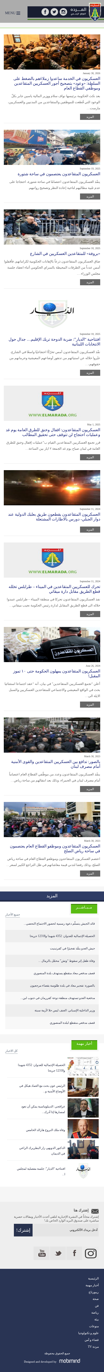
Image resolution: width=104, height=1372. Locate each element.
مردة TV (93, 1346)
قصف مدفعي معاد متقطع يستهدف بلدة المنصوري (64, 973)
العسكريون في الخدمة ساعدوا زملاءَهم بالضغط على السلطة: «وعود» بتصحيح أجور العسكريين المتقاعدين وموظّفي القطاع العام (56, 83)
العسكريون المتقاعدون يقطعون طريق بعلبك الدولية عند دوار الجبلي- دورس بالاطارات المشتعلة (54, 516)
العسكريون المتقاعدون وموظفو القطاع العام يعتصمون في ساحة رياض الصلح (55, 848)
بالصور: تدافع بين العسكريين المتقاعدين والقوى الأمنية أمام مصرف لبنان (55, 764)
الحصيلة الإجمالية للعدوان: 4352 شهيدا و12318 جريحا (62, 936)
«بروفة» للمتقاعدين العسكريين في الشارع (65, 253)
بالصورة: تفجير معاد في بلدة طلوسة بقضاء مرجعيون (62, 985)
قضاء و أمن (92, 1340)
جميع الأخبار (12, 914)
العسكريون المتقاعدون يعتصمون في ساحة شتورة (59, 174)
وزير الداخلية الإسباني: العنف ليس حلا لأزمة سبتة (65, 1010)
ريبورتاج (94, 1292)
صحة (96, 1299)
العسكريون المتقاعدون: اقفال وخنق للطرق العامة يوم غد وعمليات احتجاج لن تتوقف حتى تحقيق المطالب (53, 432)
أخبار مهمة (92, 1285)
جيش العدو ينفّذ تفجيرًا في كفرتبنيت (72, 948)
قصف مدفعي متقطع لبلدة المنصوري (72, 1023)
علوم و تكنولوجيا (88, 1333)
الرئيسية (93, 1278)
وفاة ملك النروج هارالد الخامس (45, 1130)
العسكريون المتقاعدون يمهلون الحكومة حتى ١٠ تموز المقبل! (56, 673)
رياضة (95, 1312)
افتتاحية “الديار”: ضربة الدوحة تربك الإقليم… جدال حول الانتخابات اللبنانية (54, 341)
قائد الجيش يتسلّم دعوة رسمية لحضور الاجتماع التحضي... (59, 923)
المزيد (90, 117)
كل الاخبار (11, 1051)
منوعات (94, 1326)
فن (97, 1306)
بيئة (96, 1319)
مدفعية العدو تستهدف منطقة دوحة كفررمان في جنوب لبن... (57, 998)
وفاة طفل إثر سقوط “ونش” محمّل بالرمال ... (66, 961)
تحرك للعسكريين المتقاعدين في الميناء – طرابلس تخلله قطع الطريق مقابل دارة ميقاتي (54, 589)
